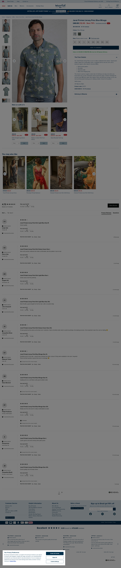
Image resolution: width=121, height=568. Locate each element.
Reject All (55, 557)
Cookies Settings (55, 561)
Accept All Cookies (54, 553)
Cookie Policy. (13, 561)
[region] (34, 557)
